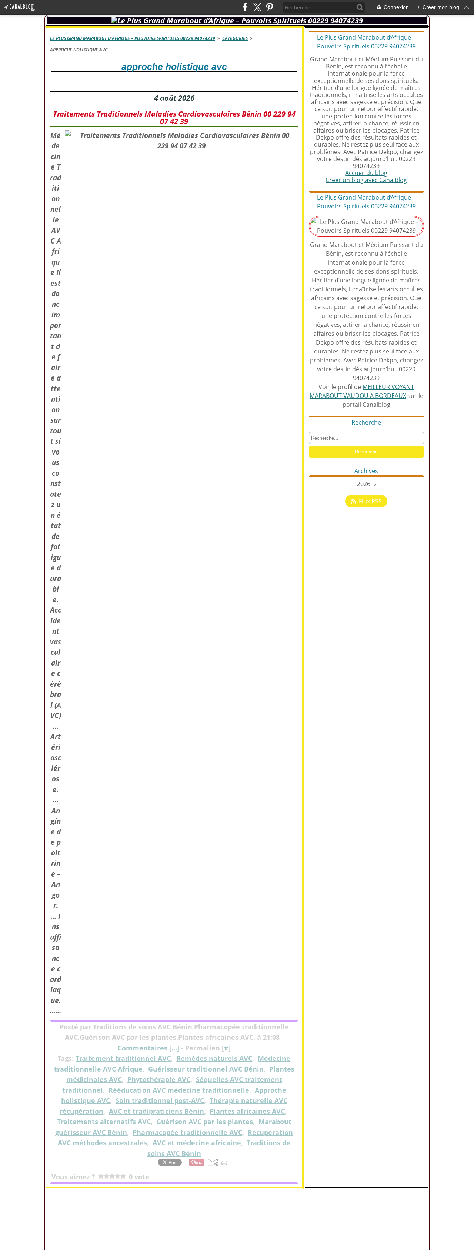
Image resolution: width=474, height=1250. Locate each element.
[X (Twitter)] (257, 7)
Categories (235, 38)
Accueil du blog (366, 173)
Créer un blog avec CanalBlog (366, 180)
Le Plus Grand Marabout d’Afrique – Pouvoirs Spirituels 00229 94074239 (132, 38)
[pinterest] (269, 7)
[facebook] (245, 7)
